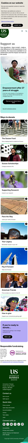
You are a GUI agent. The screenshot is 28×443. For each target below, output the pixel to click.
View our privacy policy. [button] (7, 21)
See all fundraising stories (9, 108)
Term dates (6, 415)
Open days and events (9, 407)
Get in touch (6, 396)
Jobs (4, 417)
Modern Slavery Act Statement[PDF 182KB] (11, 433)
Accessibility (6, 428)
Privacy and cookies (8, 430)
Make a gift (8, 337)
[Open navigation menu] (22, 31)
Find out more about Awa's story (13, 101)
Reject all (6, 25)
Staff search (6, 399)
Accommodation (7, 410)
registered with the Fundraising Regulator (13, 362)
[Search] (26, 32)
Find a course (6, 405)
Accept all (17, 25)
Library (4, 412)
